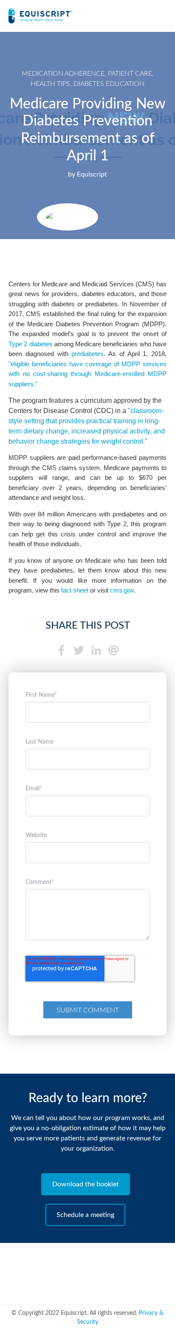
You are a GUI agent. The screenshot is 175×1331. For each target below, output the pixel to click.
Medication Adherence (63, 73)
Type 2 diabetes (30, 344)
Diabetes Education (108, 83)
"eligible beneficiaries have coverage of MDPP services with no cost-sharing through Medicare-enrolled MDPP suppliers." (87, 374)
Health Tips (50, 83)
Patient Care (130, 73)
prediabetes (87, 353)
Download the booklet (85, 1184)
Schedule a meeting (85, 1214)
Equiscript (92, 174)
